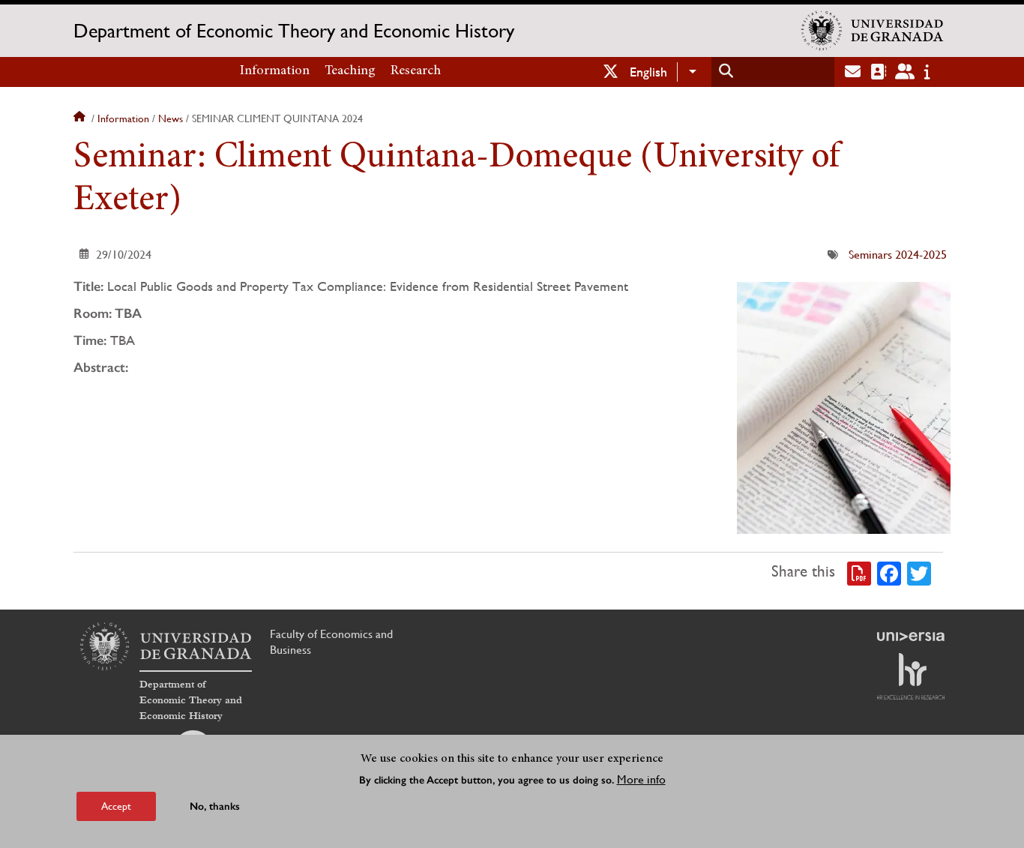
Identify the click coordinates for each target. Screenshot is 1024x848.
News (170, 118)
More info (641, 779)
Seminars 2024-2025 (898, 254)
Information (275, 71)
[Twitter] (919, 572)
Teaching (350, 71)
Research (416, 71)
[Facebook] (889, 572)
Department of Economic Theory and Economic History (293, 30)
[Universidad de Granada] (873, 30)
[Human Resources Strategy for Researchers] (911, 676)
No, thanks (215, 806)
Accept (116, 806)
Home (80, 118)
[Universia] (911, 636)
